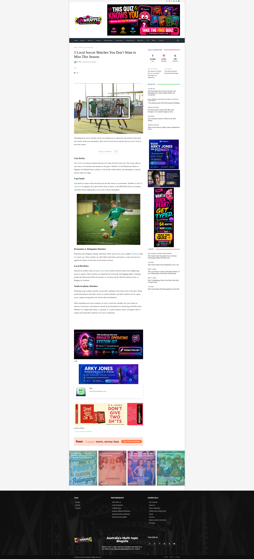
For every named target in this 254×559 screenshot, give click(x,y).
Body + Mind (152, 269)
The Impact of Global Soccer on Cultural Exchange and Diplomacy (154, 74)
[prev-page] (149, 133)
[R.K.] (75, 61)
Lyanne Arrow (104, 483)
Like (153, 54)
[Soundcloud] (174, 1)
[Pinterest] (171, 1)
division (134, 254)
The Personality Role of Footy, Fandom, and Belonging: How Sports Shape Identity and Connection (162, 93)
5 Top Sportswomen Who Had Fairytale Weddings (164, 103)
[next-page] (152, 133)
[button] (177, 40)
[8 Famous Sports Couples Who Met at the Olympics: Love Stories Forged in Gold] (142, 468)
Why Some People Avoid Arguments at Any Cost (163, 265)
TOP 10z (81, 47)
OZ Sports (151, 116)
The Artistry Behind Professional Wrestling (171, 72)
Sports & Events (89, 47)
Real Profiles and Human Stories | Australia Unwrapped (163, 100)
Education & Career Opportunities (160, 253)
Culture (151, 262)
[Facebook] (167, 1)
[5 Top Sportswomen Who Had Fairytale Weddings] (112, 468)
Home (75, 47)
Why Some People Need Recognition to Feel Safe (163, 289)
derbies (80, 163)
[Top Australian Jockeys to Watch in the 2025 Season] (171, 468)
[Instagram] (169, 1)
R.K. (80, 61)
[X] (176, 1)
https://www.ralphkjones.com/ (97, 391)
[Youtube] (179, 1)
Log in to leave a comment (83, 431)
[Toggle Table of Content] (115, 151)
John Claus (74, 483)
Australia (151, 88)
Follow (164, 54)
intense (102, 271)
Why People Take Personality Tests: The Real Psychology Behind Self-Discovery (162, 257)
